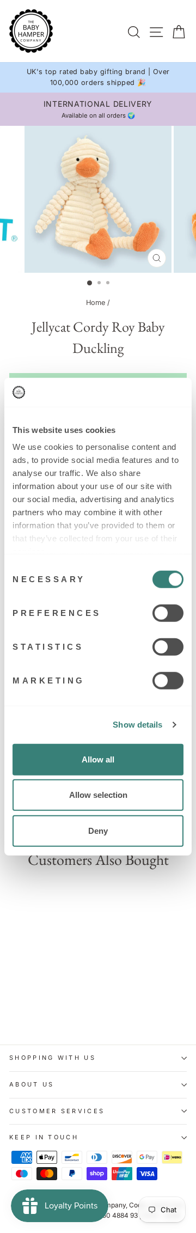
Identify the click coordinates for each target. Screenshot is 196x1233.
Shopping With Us (52, 1057)
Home (95, 302)
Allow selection (98, 794)
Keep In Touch (43, 1137)
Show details (137, 724)
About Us (31, 1084)
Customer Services (57, 1111)
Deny (98, 830)
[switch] (167, 612)
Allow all (98, 759)
